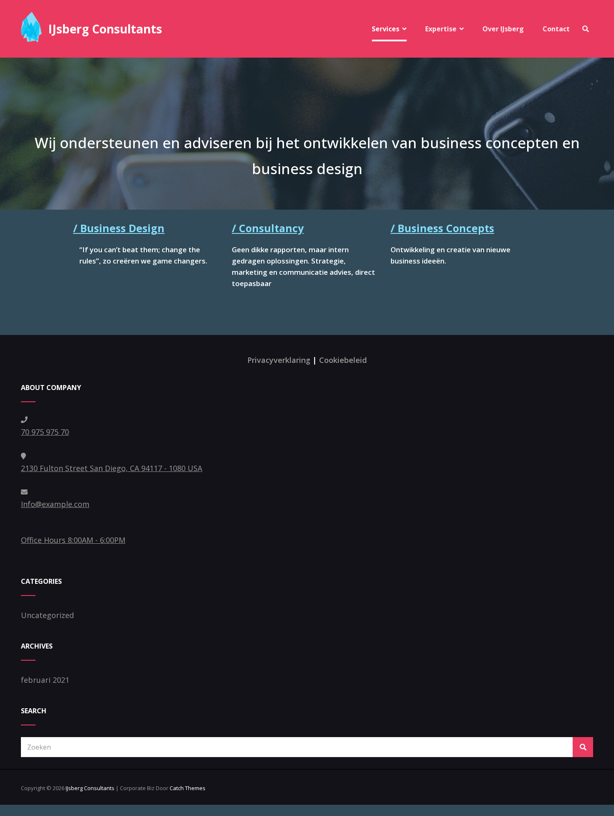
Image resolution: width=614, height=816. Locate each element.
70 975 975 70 (45, 432)
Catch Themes (188, 788)
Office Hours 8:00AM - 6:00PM (73, 540)
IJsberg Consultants (105, 29)
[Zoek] (583, 747)
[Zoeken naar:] (307, 747)
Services (385, 28)
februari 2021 (45, 680)
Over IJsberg (503, 28)
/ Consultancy (268, 228)
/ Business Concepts (442, 228)
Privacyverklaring (278, 360)
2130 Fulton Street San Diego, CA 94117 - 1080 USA (111, 468)
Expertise (441, 28)
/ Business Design (119, 228)
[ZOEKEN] (585, 28)
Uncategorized (47, 615)
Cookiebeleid (343, 360)
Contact (556, 28)
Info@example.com (55, 504)
